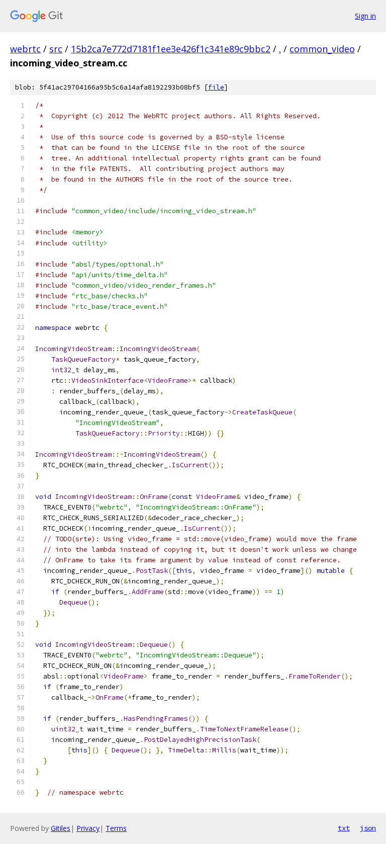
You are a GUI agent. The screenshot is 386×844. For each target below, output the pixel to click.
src (55, 49)
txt (344, 827)
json (368, 827)
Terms (116, 828)
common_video (322, 49)
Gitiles (60, 828)
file (216, 87)
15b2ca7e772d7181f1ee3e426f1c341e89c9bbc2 (170, 49)
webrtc (25, 49)
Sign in (365, 16)
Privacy (88, 828)
